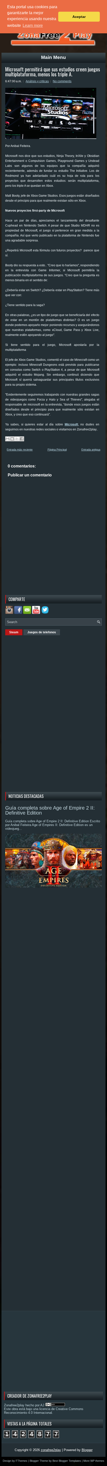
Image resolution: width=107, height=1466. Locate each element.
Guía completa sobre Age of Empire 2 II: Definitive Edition (50, 810)
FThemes (21, 1460)
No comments (62, 81)
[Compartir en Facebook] (21, 438)
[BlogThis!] (12, 438)
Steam (13, 632)
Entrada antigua (90, 449)
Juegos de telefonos (41, 632)
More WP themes (93, 1460)
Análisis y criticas (37, 81)
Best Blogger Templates (67, 1460)
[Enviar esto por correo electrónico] (7, 438)
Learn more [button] (33, 25)
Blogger (87, 1450)
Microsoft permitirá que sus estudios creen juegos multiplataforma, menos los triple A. (52, 72)
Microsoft (71, 424)
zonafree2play (51, 1450)
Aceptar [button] (79, 17)
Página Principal (57, 449)
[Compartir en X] (16, 438)
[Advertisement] (42, 712)
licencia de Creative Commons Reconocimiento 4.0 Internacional (43, 1411)
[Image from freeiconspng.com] (45, 613)
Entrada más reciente (20, 449)
